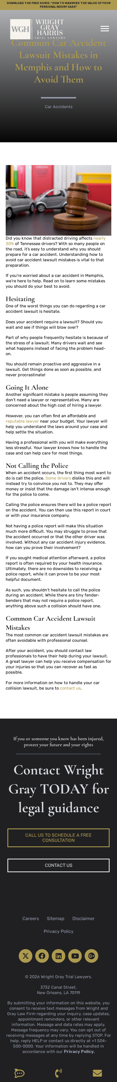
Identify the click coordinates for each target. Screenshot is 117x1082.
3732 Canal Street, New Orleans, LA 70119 (58, 990)
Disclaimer (83, 918)
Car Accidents (58, 106)
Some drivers (58, 478)
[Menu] (104, 29)
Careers (30, 918)
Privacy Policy (59, 931)
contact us (70, 688)
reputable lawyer (22, 421)
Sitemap (55, 918)
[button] (25, 956)
